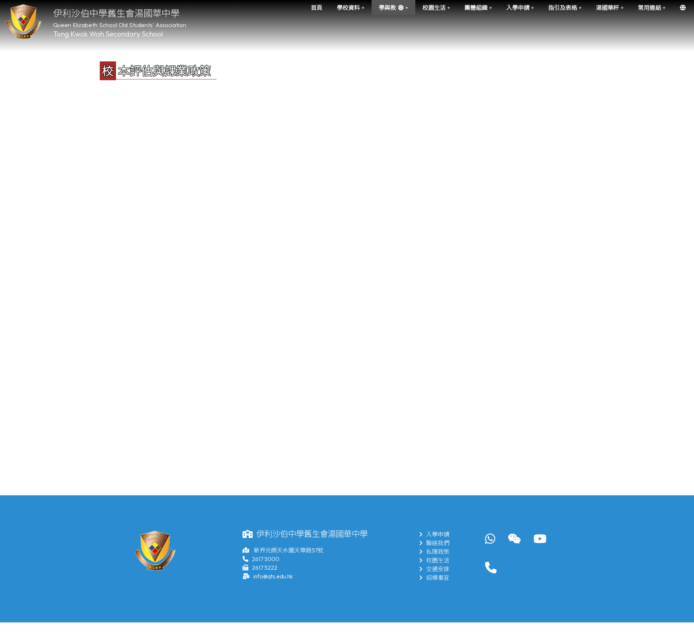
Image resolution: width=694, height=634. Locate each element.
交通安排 (437, 569)
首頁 (316, 7)
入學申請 (437, 534)
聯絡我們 (437, 543)
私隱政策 (437, 551)
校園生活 (437, 560)
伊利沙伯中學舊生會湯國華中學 (116, 13)
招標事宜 (437, 577)
